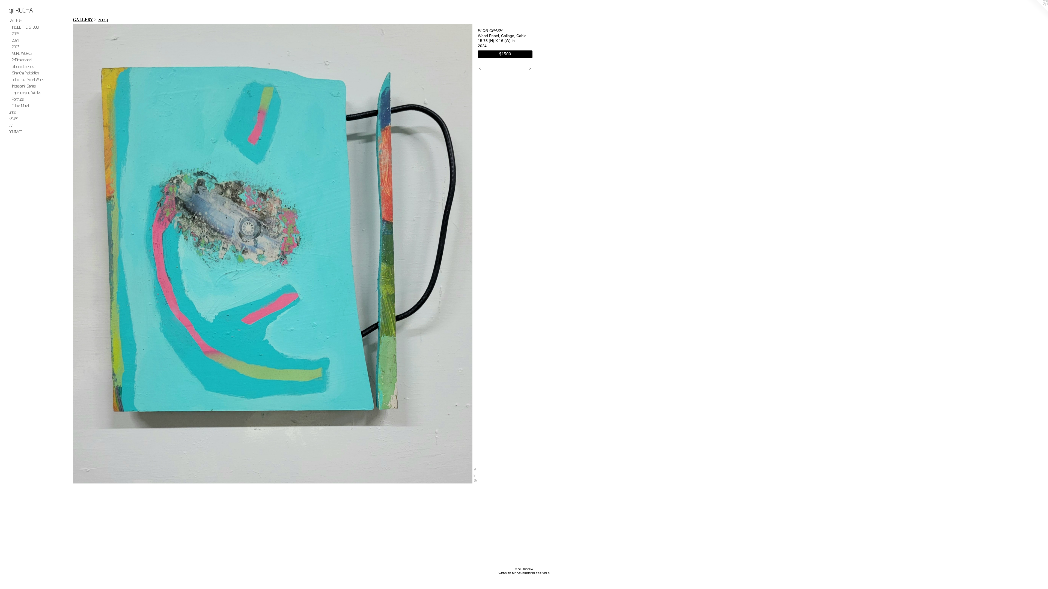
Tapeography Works (26, 92)
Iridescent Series (24, 86)
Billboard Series (23, 66)
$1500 (505, 54)
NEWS (13, 118)
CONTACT (15, 131)
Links (12, 112)
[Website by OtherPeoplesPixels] (1037, 11)
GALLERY (15, 20)
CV (11, 125)
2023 (15, 46)
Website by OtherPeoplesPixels (524, 573)
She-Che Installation (25, 73)
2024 (15, 40)
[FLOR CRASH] (272, 253)
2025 (15, 33)
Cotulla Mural (20, 105)
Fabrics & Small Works (28, 79)
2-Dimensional (21, 59)
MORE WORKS (22, 53)
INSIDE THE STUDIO (25, 27)
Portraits (18, 99)
